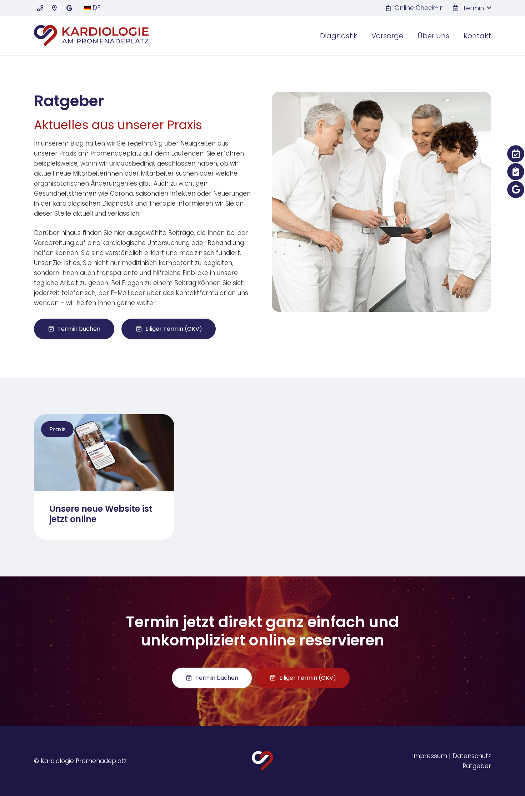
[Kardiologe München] (91, 35)
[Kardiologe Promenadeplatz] (263, 761)
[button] (471, 8)
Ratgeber (476, 766)
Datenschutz (471, 756)
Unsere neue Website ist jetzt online (100, 514)
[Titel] (40, 8)
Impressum (429, 756)
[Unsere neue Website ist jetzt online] (104, 419)
